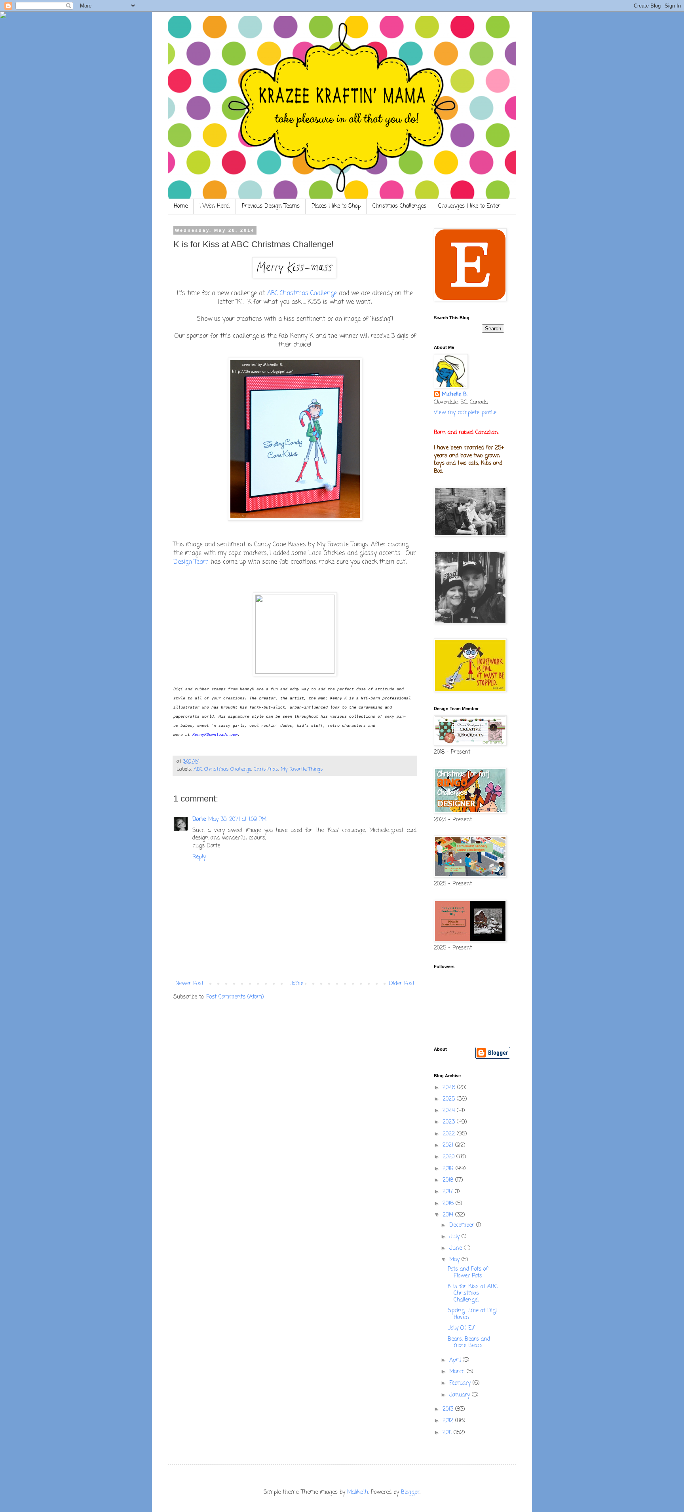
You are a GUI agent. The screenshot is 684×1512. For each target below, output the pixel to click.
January (460, 1395)
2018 (449, 1180)
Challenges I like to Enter (469, 206)
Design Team (191, 562)
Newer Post (189, 984)
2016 (449, 1203)
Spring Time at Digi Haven (472, 1314)
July (455, 1237)
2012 (449, 1421)
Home (181, 206)
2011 (448, 1433)
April (456, 1360)
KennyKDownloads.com (215, 735)
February (461, 1383)
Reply (199, 857)
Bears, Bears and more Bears (469, 1342)
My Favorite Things (302, 769)
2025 (450, 1099)
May (455, 1260)
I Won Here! (215, 206)
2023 (450, 1122)
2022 (450, 1134)
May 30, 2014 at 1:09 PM (237, 819)
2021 (449, 1145)
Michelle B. (454, 395)
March (458, 1372)
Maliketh (357, 1492)
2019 (449, 1169)
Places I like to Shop (336, 206)
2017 (449, 1192)
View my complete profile (465, 413)
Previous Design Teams (271, 206)
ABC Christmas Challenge (302, 293)
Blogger (410, 1492)
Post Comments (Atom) (235, 997)
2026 (450, 1088)
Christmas (266, 769)
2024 (450, 1111)
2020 (449, 1157)
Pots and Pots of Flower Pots (468, 1272)
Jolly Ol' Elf (461, 1328)
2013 (449, 1409)
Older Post (401, 984)
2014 (449, 1215)
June (456, 1248)
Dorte (199, 819)
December (462, 1225)
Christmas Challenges (399, 206)
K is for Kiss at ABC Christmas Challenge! (473, 1293)
